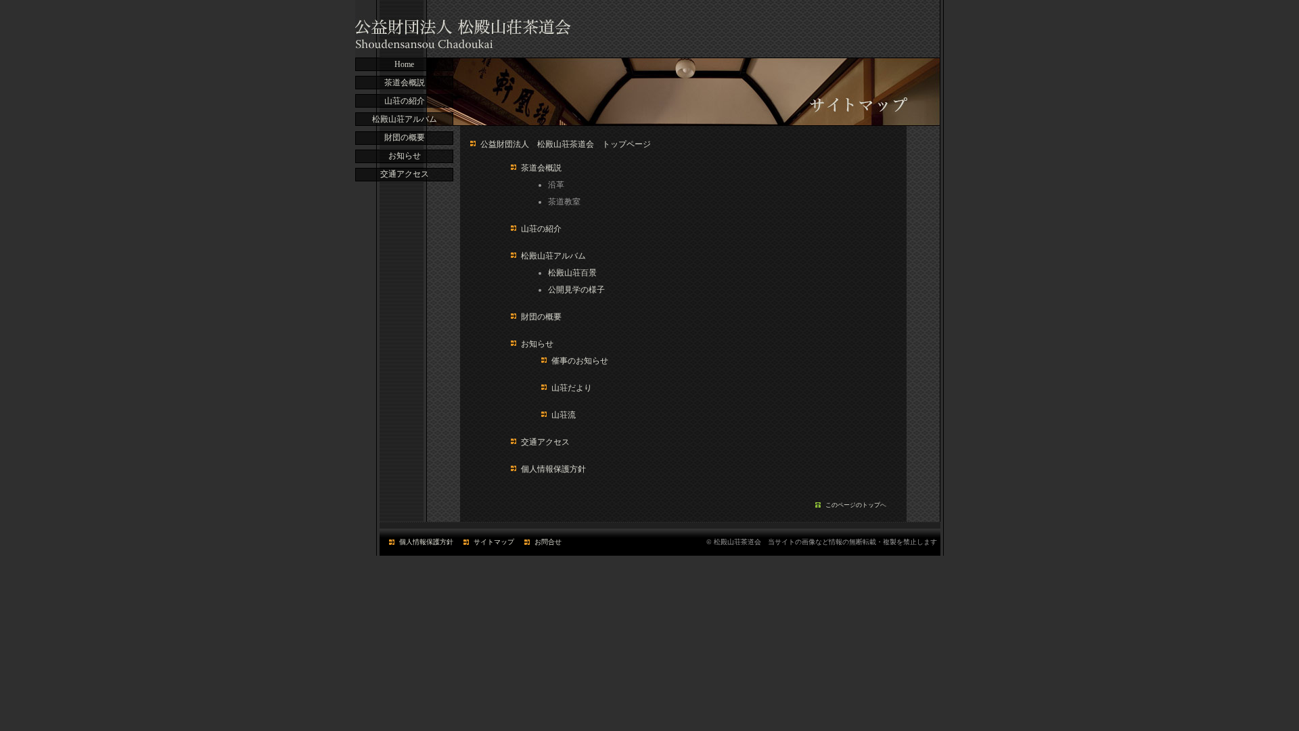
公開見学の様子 (576, 289)
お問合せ (548, 542)
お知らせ (404, 155)
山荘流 (563, 415)
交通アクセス (404, 174)
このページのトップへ (855, 505)
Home (404, 64)
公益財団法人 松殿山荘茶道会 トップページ (565, 144)
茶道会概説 (404, 82)
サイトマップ (494, 542)
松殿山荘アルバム (404, 119)
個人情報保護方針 (553, 469)
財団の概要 (404, 137)
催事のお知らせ (579, 361)
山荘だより (571, 388)
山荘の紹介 (404, 101)
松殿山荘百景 (572, 273)
